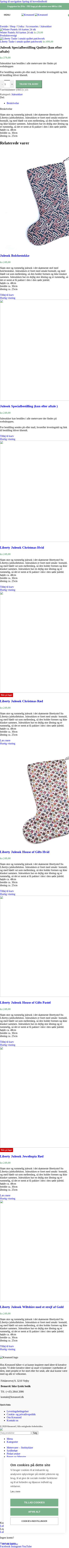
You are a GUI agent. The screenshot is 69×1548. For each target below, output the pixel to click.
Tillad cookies (34, 1502)
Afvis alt (34, 1512)
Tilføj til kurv (28, 84)
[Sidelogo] (28, 14)
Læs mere (15, 1491)
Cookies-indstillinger (34, 1521)
